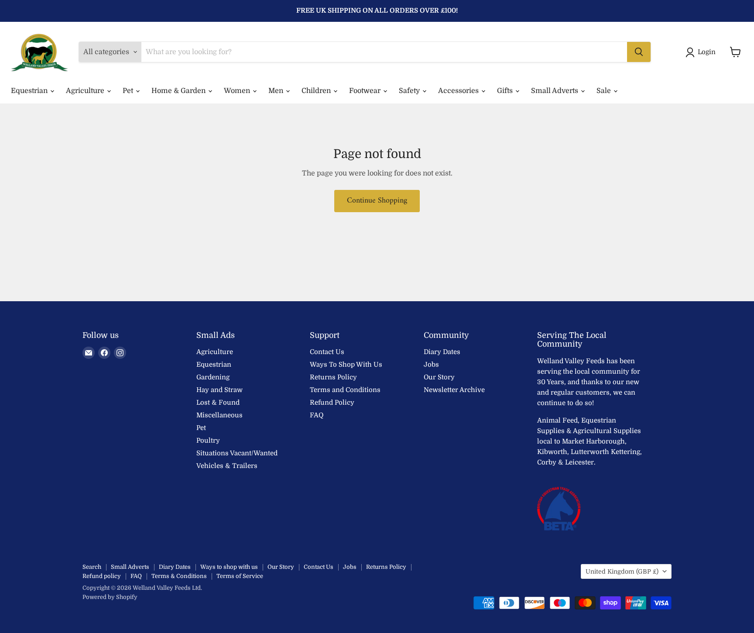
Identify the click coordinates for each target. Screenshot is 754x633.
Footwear (365, 91)
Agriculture (86, 91)
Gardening (213, 377)
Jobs (431, 364)
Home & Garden (179, 91)
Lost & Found (218, 402)
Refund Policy (332, 402)
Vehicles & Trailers (226, 466)
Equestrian (30, 91)
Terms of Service (239, 576)
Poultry (208, 440)
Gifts (505, 91)
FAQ (316, 415)
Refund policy (101, 576)
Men (276, 91)
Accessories (459, 91)
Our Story (439, 377)
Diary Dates (442, 352)
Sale (604, 91)
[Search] (639, 52)
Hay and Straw (219, 390)
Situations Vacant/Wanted (237, 453)
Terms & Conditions (179, 576)
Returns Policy (333, 377)
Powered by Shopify (109, 597)
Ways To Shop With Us (346, 364)
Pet (129, 91)
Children (317, 91)
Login (707, 52)
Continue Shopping (377, 200)
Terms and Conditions (345, 390)
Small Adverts (555, 91)
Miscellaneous (219, 415)
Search (91, 567)
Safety (410, 91)
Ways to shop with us (229, 567)
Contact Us (327, 352)
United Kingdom (622, 571)
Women (238, 91)
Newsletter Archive (454, 390)
